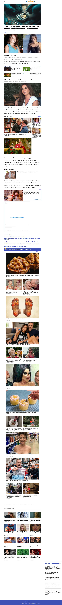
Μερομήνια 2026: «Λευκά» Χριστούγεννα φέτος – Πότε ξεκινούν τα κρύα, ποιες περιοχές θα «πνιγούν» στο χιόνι (21, 244)
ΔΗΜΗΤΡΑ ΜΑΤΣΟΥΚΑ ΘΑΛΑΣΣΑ (9, 506)
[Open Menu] (4, 1)
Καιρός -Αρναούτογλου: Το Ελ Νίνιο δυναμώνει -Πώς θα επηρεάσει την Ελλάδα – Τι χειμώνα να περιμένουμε (22, 239)
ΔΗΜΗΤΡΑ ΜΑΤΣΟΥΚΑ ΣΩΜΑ (30, 506)
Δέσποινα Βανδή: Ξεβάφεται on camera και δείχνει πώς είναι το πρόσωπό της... (10, 520)
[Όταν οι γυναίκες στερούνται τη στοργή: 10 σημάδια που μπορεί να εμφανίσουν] (23, 527)
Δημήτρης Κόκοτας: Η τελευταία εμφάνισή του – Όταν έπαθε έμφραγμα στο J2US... (22, 545)
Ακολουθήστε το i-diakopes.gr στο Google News (19, 249)
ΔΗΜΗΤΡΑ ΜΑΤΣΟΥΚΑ (20, 504)
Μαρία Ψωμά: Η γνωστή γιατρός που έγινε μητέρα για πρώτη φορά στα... (9, 545)
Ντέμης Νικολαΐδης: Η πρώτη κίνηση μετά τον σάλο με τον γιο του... (35, 545)
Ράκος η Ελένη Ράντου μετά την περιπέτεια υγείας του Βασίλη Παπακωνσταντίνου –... (35, 557)
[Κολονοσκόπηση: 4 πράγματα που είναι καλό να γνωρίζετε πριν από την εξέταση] (10, 527)
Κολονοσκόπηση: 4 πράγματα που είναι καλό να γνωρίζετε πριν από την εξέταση (9, 532)
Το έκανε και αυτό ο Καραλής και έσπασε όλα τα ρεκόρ (14, 236)
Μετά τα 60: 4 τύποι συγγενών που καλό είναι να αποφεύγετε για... (35, 520)
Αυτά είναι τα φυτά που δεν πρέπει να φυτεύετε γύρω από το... (22, 557)
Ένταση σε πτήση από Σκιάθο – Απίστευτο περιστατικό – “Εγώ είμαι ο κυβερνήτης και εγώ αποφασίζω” (21, 242)
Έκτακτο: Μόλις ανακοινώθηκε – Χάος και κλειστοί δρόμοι (15, 246)
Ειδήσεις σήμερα (8, 234)
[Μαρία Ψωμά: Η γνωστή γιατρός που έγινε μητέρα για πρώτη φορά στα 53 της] (10, 540)
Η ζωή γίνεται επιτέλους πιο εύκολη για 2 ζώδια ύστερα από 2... (22, 520)
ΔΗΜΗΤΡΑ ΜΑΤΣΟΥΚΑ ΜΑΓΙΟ (20, 506)
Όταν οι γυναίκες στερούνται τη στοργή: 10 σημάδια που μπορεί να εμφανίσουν (22, 532)
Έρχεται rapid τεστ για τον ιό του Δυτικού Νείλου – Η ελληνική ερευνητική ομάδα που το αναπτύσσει (27, 172)
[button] (23, 15)
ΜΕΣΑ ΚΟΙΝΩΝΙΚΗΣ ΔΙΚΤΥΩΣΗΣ (9, 508)
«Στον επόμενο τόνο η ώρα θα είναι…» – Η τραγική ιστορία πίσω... (9, 557)
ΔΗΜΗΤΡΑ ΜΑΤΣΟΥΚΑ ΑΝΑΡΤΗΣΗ (29, 504)
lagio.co (39, 603)
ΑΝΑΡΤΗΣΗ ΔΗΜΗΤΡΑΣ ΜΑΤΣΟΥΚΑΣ (9, 504)
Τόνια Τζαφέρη (6, 55)
